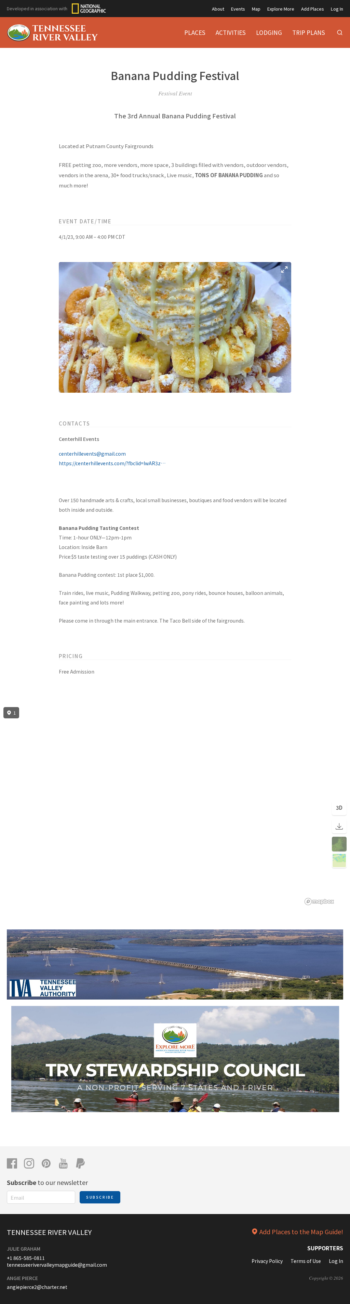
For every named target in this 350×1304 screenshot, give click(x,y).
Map (256, 8)
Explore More (280, 8)
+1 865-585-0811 (26, 1257)
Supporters (325, 1248)
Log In (337, 8)
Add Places (312, 8)
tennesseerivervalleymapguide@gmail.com (57, 1264)
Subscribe (100, 1197)
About (218, 8)
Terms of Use (306, 1260)
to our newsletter (47, 1182)
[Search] (339, 32)
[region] (175, 806)
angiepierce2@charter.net (37, 1286)
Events (238, 8)
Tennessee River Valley (49, 1232)
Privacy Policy (267, 1260)
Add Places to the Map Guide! (301, 1231)
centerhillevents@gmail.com (92, 453)
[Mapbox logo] (319, 901)
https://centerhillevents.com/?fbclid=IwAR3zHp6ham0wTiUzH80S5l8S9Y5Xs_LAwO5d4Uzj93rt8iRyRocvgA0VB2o (113, 463)
